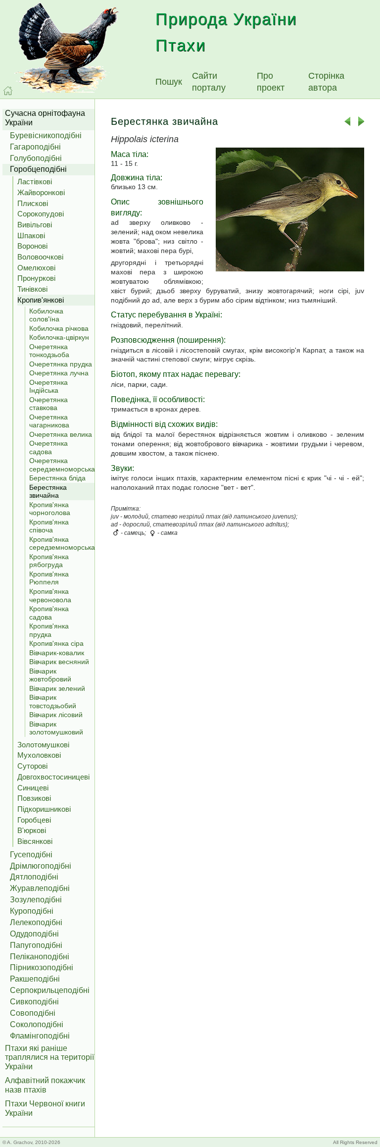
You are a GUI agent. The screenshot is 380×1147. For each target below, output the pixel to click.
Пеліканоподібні (39, 956)
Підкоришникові (44, 809)
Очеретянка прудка (60, 364)
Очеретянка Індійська (48, 386)
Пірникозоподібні (41, 967)
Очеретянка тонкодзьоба (49, 351)
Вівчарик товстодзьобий (52, 701)
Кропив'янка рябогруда (49, 561)
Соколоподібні (36, 1024)
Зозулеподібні (36, 899)
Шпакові (31, 235)
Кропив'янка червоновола (50, 595)
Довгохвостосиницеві (53, 777)
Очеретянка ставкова (48, 404)
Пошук (168, 82)
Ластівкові (34, 181)
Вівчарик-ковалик (56, 653)
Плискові (32, 203)
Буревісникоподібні (46, 135)
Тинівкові (32, 289)
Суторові (32, 766)
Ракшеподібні (35, 979)
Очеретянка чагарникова (49, 421)
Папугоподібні (36, 945)
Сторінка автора (326, 82)
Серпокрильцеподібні (50, 990)
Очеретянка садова (48, 447)
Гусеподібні (31, 854)
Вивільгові (34, 224)
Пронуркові (36, 278)
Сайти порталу (209, 82)
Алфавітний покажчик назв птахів (45, 1085)
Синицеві (32, 787)
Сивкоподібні (34, 1001)
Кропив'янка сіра (56, 643)
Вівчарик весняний (59, 662)
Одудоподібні (34, 934)
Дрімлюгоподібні (40, 866)
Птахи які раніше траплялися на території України (49, 1057)
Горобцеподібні (38, 169)
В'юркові (31, 830)
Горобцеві (34, 820)
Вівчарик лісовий (56, 715)
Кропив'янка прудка (49, 630)
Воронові (32, 246)
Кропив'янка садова (49, 613)
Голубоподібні (36, 158)
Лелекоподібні (36, 922)
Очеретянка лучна (59, 373)
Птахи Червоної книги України (45, 1108)
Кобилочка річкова (59, 328)
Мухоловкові (39, 755)
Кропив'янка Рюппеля (49, 578)
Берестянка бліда (57, 478)
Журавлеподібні (40, 888)
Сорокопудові (40, 213)
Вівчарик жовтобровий (50, 675)
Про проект (271, 82)
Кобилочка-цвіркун (59, 337)
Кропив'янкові (40, 300)
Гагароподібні (35, 147)
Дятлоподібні (34, 877)
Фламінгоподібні (40, 1036)
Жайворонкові (41, 192)
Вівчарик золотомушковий (56, 728)
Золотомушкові (43, 744)
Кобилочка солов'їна (46, 315)
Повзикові (34, 798)
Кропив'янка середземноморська (62, 543)
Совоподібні (32, 1013)
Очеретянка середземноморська (62, 465)
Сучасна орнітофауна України (45, 118)
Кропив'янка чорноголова (49, 509)
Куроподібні (31, 911)
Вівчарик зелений (57, 688)
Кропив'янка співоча (49, 526)
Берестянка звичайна (48, 491)
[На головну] (8, 91)
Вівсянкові (34, 841)
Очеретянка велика (60, 434)
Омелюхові (36, 267)
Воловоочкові (40, 257)
